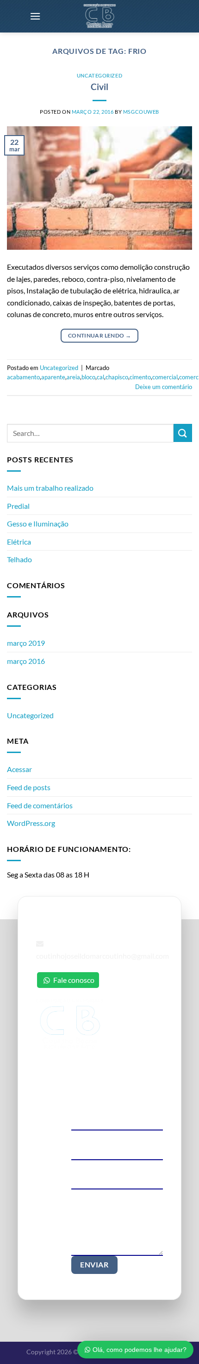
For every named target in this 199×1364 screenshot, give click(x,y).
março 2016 (26, 660)
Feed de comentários (40, 805)
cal (100, 377)
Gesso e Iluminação (37, 523)
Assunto (83, 1165)
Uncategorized (99, 75)
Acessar (19, 769)
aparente (53, 377)
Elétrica (19, 541)
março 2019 (26, 642)
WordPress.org (31, 822)
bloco (88, 377)
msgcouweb (141, 112)
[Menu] (35, 16)
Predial (18, 505)
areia (73, 377)
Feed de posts (28, 787)
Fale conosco (73, 979)
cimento (140, 377)
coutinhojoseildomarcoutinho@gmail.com (102, 955)
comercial (165, 377)
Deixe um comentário (163, 386)
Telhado (19, 559)
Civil (99, 86)
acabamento (23, 377)
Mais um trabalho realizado (50, 487)
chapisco (117, 377)
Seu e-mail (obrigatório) (105, 1136)
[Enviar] (183, 433)
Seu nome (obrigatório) (104, 1107)
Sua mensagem (92, 1195)
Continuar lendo (99, 335)
